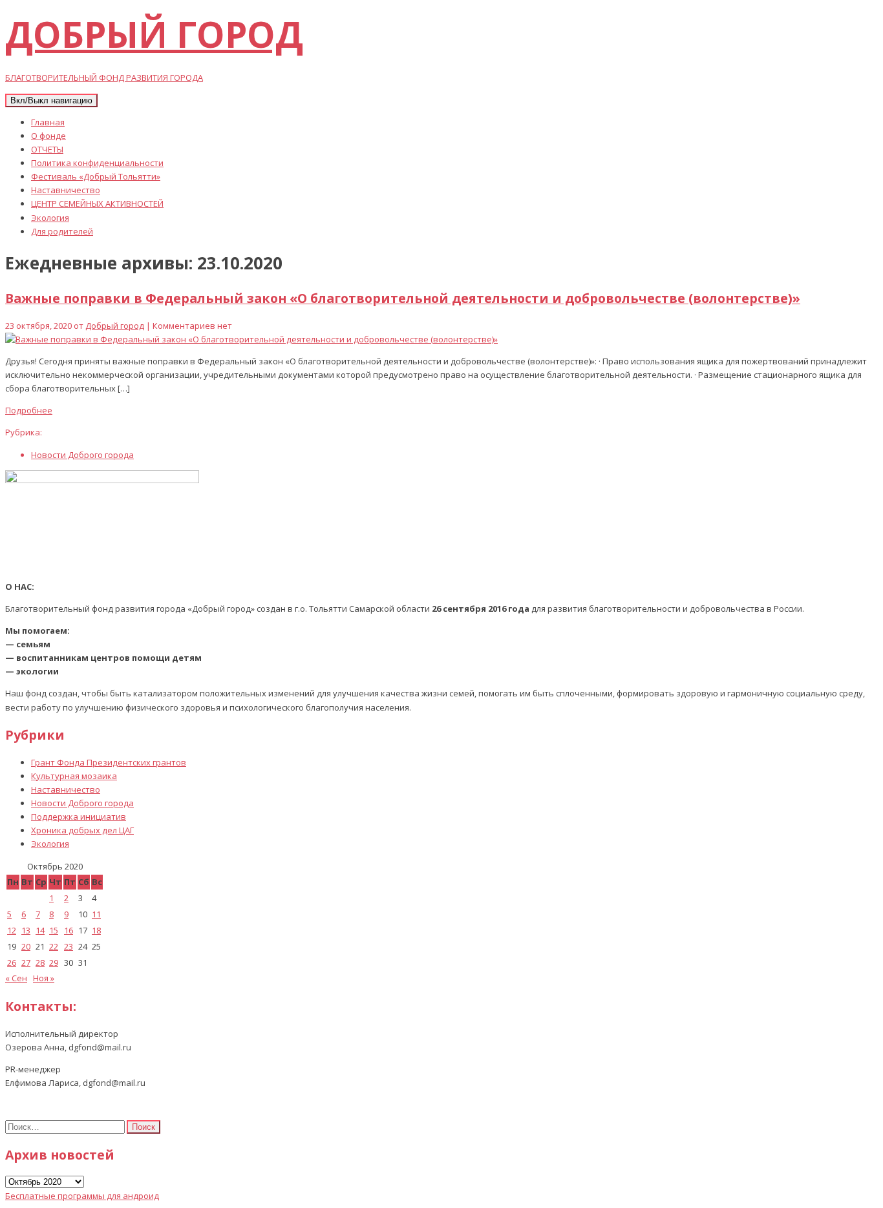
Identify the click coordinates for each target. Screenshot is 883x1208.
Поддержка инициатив (78, 816)
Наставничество (65, 190)
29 (53, 962)
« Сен (16, 978)
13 (25, 930)
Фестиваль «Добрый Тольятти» (95, 176)
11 (96, 914)
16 (68, 930)
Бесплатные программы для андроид (82, 1196)
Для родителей (62, 231)
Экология (50, 218)
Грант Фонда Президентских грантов (108, 762)
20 (25, 946)
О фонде (48, 135)
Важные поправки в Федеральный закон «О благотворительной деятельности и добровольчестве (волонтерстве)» (402, 298)
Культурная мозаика (74, 776)
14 (40, 930)
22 (53, 946)
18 (96, 930)
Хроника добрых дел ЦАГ (82, 830)
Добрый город (114, 325)
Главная (48, 122)
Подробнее (28, 410)
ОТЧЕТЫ (47, 149)
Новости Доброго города (82, 455)
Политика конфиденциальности (97, 163)
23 (68, 946)
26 (11, 962)
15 (53, 930)
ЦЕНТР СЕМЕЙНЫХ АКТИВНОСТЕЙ (97, 203)
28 (40, 962)
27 (25, 962)
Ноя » (43, 978)
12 (11, 930)
